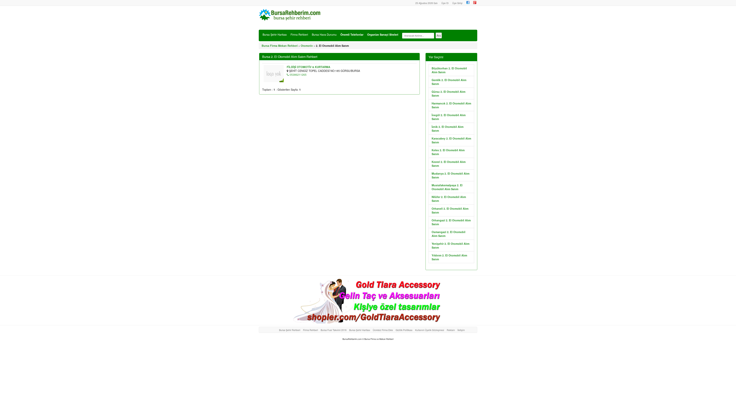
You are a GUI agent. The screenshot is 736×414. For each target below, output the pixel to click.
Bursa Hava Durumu (324, 34)
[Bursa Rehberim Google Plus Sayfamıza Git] (474, 2)
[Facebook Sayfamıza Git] (467, 2)
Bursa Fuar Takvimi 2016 (334, 330)
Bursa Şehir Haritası (275, 34)
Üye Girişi (457, 3)
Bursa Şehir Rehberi (289, 330)
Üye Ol (445, 3)
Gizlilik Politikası (404, 330)
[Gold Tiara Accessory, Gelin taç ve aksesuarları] (368, 300)
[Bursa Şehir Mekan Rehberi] (290, 14)
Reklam (451, 330)
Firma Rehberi (299, 34)
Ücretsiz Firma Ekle (383, 330)
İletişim (461, 330)
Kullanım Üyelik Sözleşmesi (429, 330)
